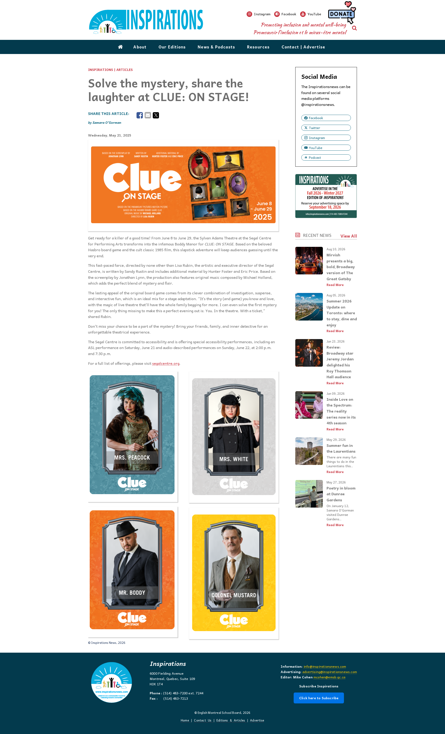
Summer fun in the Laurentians (341, 448)
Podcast (315, 157)
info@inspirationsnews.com (325, 666)
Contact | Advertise (303, 47)
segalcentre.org (165, 363)
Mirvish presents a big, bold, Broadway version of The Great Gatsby (341, 266)
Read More (335, 284)
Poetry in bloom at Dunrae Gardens (341, 494)
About (139, 47)
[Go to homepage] (120, 47)
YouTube (315, 147)
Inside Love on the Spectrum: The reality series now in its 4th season (341, 411)
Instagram (317, 137)
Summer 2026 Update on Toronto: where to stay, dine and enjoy (342, 312)
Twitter (314, 127)
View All (348, 236)
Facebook (316, 117)
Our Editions (172, 47)
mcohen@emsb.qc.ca (329, 677)
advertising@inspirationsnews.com (329, 671)
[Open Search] (354, 28)
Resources (258, 47)
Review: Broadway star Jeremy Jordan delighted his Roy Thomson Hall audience (340, 362)
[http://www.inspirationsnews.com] (167, 22)
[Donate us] (341, 14)
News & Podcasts (216, 47)
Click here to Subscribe (318, 698)
